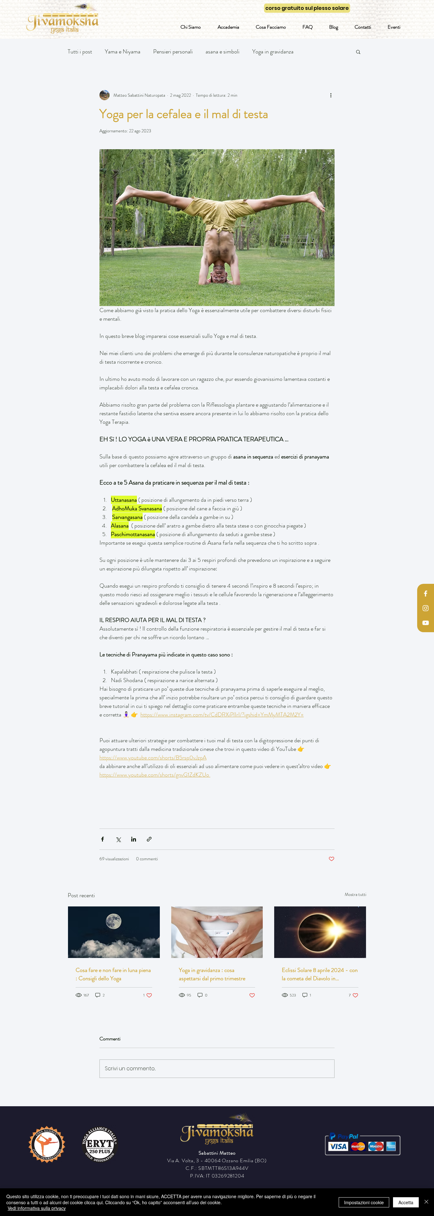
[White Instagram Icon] (426, 608)
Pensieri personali (173, 51)
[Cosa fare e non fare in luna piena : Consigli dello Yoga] (114, 932)
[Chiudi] (426, 1202)
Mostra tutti (355, 894)
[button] (358, 51)
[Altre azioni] (331, 95)
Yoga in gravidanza (273, 51)
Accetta (405, 1202)
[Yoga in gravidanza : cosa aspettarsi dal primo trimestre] (217, 932)
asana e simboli (223, 51)
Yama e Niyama (122, 51)
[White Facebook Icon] (426, 594)
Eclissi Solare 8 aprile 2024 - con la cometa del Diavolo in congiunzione (320, 974)
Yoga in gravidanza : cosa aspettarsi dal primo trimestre (212, 974)
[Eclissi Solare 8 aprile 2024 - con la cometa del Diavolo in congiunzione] (320, 932)
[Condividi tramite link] (149, 839)
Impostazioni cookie (364, 1202)
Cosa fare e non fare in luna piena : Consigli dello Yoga (113, 974)
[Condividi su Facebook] (102, 839)
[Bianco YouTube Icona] (426, 623)
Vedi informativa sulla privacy (37, 1208)
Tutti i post (80, 51)
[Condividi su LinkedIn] (134, 839)
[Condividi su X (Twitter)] (118, 839)
